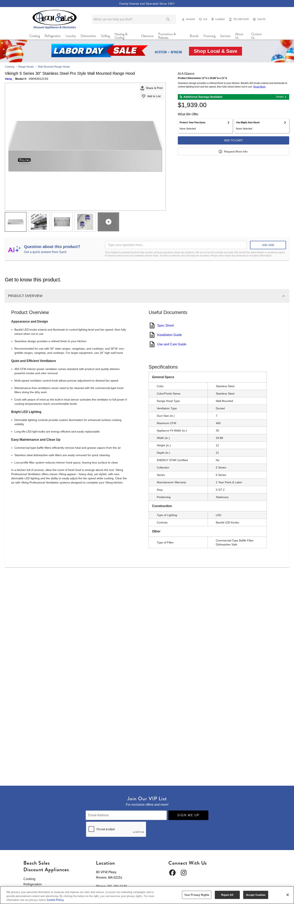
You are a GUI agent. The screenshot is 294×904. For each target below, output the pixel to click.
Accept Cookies (256, 894)
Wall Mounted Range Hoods (54, 66)
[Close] (287, 894)
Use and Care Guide (171, 344)
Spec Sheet (165, 325)
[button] (183, 19)
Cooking (34, 36)
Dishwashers (88, 36)
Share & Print (154, 88)
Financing (209, 36)
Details (280, 96)
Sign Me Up (188, 815)
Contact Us (256, 36)
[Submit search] (168, 19)
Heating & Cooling (121, 36)
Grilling (105, 36)
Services (225, 36)
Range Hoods (26, 66)
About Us (239, 36)
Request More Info (236, 151)
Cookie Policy (55, 899)
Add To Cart (233, 140)
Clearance (147, 36)
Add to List (154, 96)
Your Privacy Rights (196, 894)
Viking (8, 79)
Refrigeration (53, 36)
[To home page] (54, 19)
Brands (194, 36)
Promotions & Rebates (167, 36)
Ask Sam (268, 245)
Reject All (227, 894)
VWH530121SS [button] (38, 78)
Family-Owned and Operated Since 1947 (147, 3)
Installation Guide (169, 335)
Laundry (71, 36)
